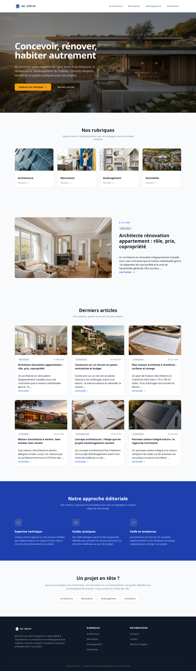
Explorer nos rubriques (31, 87)
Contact (134, 639)
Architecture (116, 6)
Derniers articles (65, 87)
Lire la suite (23, 391)
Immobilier (173, 6)
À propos (134, 633)
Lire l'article (125, 272)
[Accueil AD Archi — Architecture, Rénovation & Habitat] (28, 6)
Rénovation (134, 6)
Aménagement (154, 6)
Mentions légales (138, 644)
